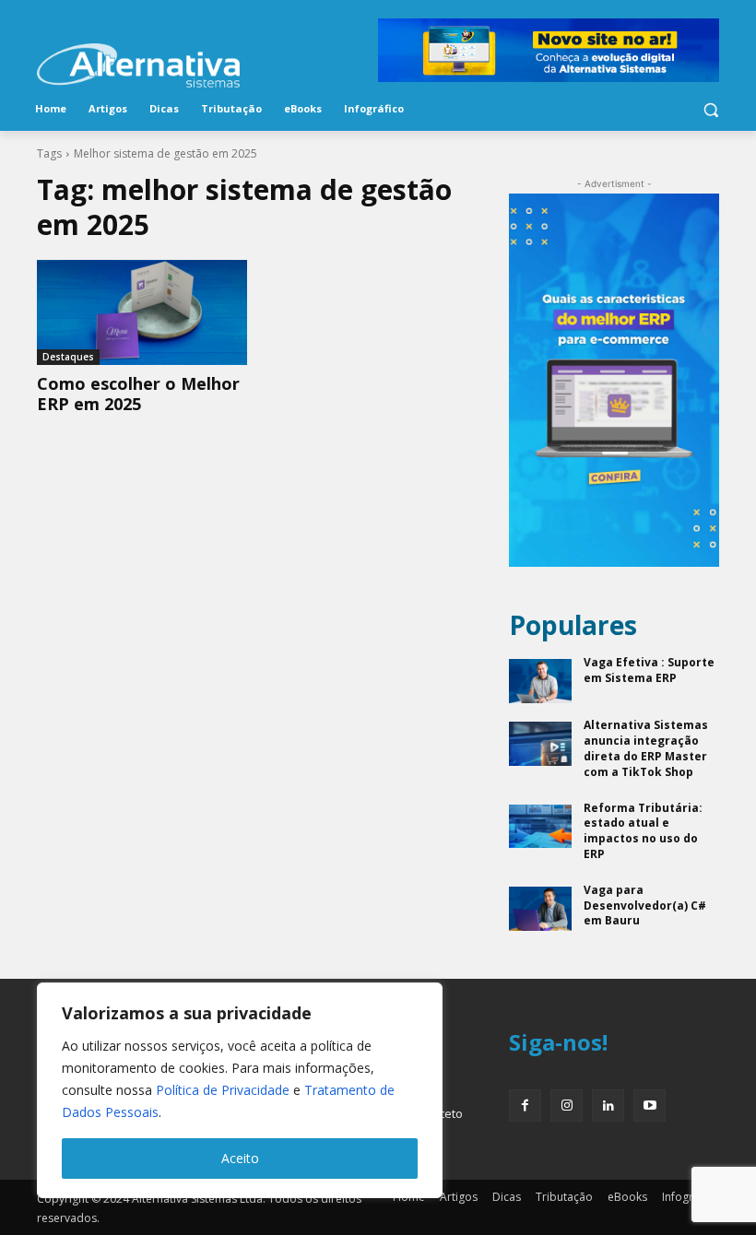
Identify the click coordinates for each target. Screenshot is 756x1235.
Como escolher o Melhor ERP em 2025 (138, 393)
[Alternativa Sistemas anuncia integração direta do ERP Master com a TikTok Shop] (540, 744)
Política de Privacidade (222, 1090)
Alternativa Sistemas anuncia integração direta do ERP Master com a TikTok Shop (646, 748)
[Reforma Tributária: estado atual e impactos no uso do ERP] (540, 827)
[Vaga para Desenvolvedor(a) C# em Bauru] (540, 909)
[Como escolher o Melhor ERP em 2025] (142, 312)
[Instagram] (566, 1105)
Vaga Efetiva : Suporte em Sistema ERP (649, 670)
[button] (710, 109)
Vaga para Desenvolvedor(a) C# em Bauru (645, 905)
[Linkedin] (608, 1105)
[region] (240, 1090)
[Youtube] (649, 1105)
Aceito (240, 1158)
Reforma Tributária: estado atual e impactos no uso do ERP (643, 831)
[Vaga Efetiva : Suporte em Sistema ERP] (540, 681)
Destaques (68, 356)
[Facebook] (525, 1105)
